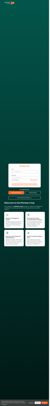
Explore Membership (16, 192)
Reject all (38, 402)
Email (13, 169)
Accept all (44, 402)
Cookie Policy (4, 404)
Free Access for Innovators (23, 197)
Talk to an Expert (33, 192)
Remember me (15, 179)
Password (14, 175)
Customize (31, 402)
